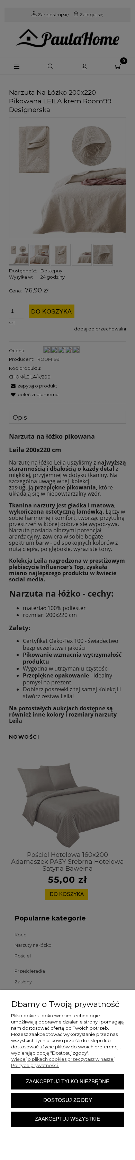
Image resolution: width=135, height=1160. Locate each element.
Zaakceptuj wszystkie (67, 1119)
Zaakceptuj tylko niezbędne (67, 1081)
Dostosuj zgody (67, 1100)
